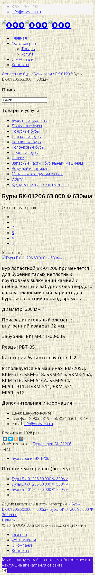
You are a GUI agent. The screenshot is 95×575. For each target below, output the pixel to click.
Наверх (9, 520)
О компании (22, 59)
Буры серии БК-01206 (52, 74)
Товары (28, 48)
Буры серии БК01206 (30, 458)
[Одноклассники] (16, 439)
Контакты (20, 64)
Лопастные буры (17, 74)
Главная (19, 38)
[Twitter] (10, 439)
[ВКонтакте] (5, 439)
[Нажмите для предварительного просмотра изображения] (32, 258)
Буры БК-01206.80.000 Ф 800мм (40, 478)
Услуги (27, 54)
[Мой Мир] (21, 439)
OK (4, 570)
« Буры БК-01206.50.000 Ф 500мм (41, 506)
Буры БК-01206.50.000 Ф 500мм (40, 484)
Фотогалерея (24, 43)
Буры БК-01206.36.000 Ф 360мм (40, 489)
